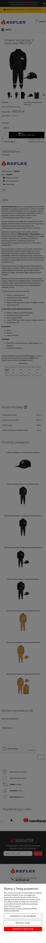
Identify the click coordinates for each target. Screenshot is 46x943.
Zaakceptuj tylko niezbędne (23, 916)
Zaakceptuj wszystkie (23, 929)
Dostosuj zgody (23, 923)
